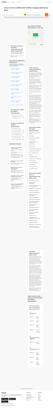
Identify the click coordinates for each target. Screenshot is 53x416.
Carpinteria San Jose (35, 152)
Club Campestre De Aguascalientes (35, 148)
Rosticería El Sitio (32, 146)
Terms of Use (3, 405)
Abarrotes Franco (32, 144)
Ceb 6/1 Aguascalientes (33, 166)
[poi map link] (36, 38)
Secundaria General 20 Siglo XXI (34, 150)
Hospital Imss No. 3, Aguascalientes (35, 224)
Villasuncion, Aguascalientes (34, 190)
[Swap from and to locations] (25, 15)
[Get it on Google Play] (4, 399)
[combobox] (14, 15)
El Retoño (30, 154)
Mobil (30, 152)
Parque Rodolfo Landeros (33, 168)
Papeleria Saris (38, 158)
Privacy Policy (8, 405)
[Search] (46, 14)
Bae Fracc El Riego (32, 164)
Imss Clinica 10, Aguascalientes (34, 192)
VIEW (23, 116)
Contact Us (12, 405)
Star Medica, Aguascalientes (34, 207)
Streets (39, 397)
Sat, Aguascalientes (32, 215)
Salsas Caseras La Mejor (33, 156)
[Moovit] (3, 2)
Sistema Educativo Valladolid (34, 137)
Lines (39, 394)
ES (27, 400)
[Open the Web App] (4, 402)
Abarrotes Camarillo (32, 160)
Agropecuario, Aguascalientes (34, 197)
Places (39, 395)
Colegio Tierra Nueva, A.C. (33, 162)
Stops (39, 398)
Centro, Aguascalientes (33, 220)
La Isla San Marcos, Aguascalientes (35, 188)
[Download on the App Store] (12, 399)
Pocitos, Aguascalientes (33, 222)
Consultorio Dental (32, 158)
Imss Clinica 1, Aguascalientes (34, 180)
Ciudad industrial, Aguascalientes (34, 199)
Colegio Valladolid (32, 139)
